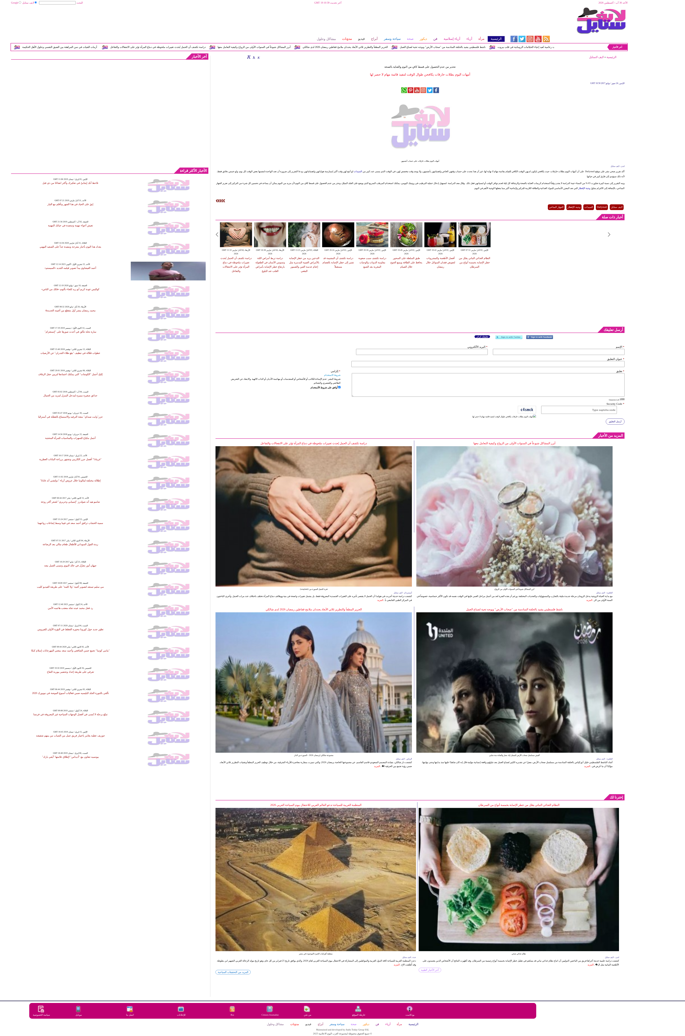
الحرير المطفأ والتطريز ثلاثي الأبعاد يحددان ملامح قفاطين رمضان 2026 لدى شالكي (470, 47)
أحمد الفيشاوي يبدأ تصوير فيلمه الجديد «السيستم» (70, 268)
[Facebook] (539, 338)
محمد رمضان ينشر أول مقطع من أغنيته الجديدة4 (70, 310)
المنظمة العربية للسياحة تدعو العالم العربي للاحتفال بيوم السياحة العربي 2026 (315, 804)
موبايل (78, 1014)
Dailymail (602, 207)
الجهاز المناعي (556, 207)
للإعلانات (181, 1014)
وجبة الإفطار (584, 188)
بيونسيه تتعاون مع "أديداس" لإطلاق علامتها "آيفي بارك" (70, 757)
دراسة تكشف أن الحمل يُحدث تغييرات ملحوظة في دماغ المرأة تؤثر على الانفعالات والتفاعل (283, 47)
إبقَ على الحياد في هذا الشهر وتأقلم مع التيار (70, 204)
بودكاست (410, 1014)
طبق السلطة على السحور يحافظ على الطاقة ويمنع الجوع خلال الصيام (406, 262)
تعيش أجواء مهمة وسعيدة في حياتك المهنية (70, 225)
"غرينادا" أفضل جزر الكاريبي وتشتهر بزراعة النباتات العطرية (70, 459)
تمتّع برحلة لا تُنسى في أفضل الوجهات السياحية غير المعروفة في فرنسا (70, 714)
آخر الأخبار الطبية (430, 970)
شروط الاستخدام (332, 375)
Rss (233, 1014)
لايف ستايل (28, 2)
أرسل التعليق (615, 421)
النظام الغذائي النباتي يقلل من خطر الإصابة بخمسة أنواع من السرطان (474, 262)
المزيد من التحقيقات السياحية (233, 972)
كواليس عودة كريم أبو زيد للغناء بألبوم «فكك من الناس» (70, 289)
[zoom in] (249, 57)
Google (14, 2)
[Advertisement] (258, 19)
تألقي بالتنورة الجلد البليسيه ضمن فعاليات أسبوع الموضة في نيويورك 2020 (70, 693)
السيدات (357, 171)
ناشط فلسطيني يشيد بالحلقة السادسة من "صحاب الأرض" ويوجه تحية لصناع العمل (514, 609)
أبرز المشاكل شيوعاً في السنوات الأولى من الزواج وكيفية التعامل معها (379, 47)
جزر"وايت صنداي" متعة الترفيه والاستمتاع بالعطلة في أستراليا (70, 416)
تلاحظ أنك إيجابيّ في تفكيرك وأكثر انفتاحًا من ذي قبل (70, 183)
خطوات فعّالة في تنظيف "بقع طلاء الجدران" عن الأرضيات (70, 353)
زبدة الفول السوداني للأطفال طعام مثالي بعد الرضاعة (70, 544)
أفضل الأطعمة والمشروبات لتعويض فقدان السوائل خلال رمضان (440, 262)
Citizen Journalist (270, 1014)
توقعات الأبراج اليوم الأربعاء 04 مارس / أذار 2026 (110, 47)
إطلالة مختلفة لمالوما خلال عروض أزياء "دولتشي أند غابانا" (70, 480)
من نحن (307, 1014)
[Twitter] (508, 338)
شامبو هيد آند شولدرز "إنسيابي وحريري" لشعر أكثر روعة (70, 501)
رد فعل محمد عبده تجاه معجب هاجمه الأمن (70, 608)
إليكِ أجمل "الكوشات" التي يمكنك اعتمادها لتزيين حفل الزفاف (70, 374)
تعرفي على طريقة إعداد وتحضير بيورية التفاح (70, 672)
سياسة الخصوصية (41, 1014)
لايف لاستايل (596, 57)
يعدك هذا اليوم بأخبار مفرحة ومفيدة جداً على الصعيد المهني (70, 246)
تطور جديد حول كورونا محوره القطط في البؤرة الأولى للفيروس (70, 629)
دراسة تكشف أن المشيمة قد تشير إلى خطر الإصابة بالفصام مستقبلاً (338, 262)
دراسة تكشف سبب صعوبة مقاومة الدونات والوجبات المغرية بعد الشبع (372, 262)
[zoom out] (258, 57)
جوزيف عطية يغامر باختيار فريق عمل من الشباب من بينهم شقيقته (70, 735)
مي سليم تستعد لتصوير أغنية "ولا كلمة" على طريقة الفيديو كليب (70, 587)
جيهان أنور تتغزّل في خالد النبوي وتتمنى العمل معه (70, 565)
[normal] (253, 57)
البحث (80, 2)
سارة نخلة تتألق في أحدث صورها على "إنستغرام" (70, 331)
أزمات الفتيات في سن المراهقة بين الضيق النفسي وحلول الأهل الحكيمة (185, 47)
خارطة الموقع (358, 1014)
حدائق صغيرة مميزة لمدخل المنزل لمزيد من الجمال (70, 395)
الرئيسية (611, 57)
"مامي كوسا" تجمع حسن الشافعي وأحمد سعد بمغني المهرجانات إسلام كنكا (70, 650)
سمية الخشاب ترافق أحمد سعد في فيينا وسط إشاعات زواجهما (70, 523)
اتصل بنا (130, 1014)
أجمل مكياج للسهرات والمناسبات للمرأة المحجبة (70, 438)
